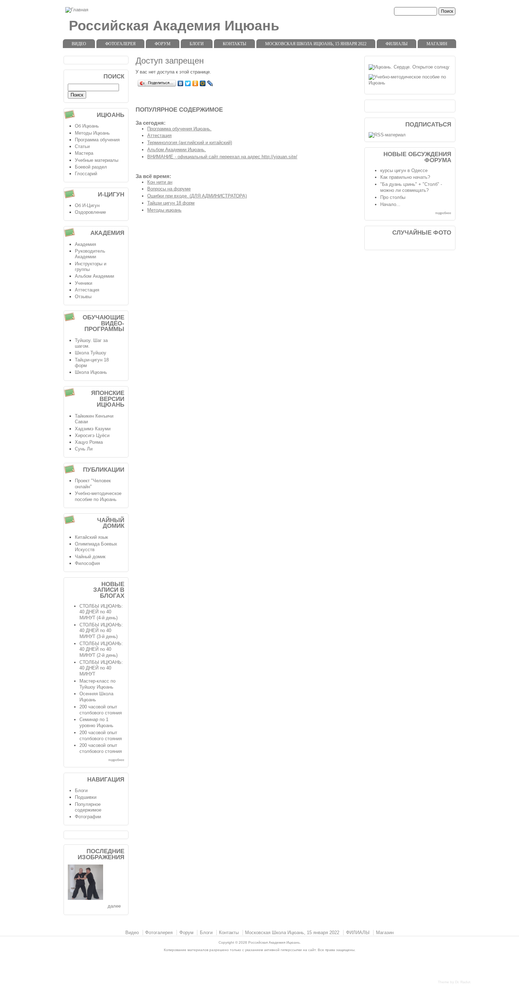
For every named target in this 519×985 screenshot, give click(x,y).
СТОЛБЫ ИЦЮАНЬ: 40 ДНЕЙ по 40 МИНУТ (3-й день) (101, 630)
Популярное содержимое (88, 807)
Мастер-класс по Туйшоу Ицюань (97, 684)
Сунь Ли (84, 449)
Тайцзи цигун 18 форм (171, 203)
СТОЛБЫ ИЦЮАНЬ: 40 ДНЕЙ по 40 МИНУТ (101, 668)
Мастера (84, 153)
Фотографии (88, 816)
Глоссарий (86, 173)
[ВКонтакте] (180, 83)
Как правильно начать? (405, 177)
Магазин (436, 43)
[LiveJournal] (210, 83)
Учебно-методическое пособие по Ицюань (98, 496)
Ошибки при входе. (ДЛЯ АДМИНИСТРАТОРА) (197, 196)
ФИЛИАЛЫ (396, 43)
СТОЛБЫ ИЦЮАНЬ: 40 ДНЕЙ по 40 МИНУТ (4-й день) (101, 611)
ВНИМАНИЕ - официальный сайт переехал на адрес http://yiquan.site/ (222, 156)
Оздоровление (90, 212)
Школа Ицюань (91, 372)
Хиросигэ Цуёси (92, 435)
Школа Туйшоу (90, 352)
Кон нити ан (159, 182)
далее (114, 906)
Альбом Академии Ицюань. (176, 149)
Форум (163, 43)
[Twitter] (188, 83)
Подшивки (85, 797)
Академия (85, 244)
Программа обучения (97, 139)
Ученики (83, 283)
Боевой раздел (91, 167)
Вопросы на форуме (169, 188)
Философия (87, 563)
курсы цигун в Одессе (404, 170)
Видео (79, 43)
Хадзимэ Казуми (93, 428)
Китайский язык (91, 537)
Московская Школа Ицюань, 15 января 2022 (315, 43)
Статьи (82, 146)
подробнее (116, 760)
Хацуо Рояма (89, 442)
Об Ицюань (87, 126)
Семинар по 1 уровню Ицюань (96, 722)
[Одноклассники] (195, 83)
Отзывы (83, 296)
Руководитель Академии (90, 254)
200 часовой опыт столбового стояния (100, 709)
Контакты (234, 43)
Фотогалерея (120, 43)
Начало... (390, 204)
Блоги (197, 43)
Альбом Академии (94, 276)
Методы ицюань (164, 210)
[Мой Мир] (203, 83)
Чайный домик (90, 556)
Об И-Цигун (87, 205)
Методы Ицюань (92, 133)
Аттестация (159, 135)
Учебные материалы (96, 160)
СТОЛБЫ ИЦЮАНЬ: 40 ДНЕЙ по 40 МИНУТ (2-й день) (101, 649)
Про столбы (392, 197)
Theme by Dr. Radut (454, 982)
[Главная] (76, 9)
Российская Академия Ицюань (174, 25)
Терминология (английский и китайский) (189, 142)
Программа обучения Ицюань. (179, 128)
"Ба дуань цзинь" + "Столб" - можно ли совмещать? (411, 187)
